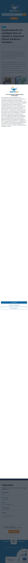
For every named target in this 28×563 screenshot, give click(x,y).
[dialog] (14, 281)
